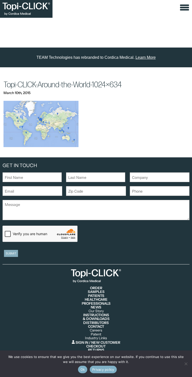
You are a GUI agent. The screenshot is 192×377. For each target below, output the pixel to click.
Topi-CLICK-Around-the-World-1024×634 (63, 85)
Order (96, 288)
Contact (96, 326)
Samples (96, 292)
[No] (185, 363)
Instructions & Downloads (96, 317)
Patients (96, 296)
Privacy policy (103, 369)
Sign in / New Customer (97, 342)
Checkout (96, 346)
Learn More (146, 57)
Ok (82, 369)
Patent (96, 334)
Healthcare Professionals (96, 301)
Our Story (96, 311)
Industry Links (96, 338)
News (96, 307)
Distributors (96, 323)
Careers (96, 330)
